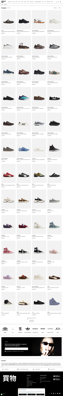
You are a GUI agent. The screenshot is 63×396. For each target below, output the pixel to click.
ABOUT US (28, 377)
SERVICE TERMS (29, 383)
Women (16, 1)
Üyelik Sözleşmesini (9, 351)
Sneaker (22, 1)
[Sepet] (61, 2)
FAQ (40, 382)
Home (28, 1)
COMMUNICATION (30, 381)
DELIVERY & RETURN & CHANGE (45, 381)
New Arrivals (9, 1)
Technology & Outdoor (38, 1)
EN (4, 393)
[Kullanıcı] (58, 2)
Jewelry (25, 1)
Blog (27, 386)
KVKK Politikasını (15, 351)
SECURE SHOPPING (43, 377)
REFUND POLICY (29, 385)
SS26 (52, 1)
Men (19, 1)
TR (3, 393)
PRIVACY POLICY (42, 378)
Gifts (42, 1)
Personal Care (32, 1)
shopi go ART (48, 1)
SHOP (28, 378)
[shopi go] (3, 2)
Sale (45, 1)
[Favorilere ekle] (15, 11)
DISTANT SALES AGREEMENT (31, 382)
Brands (13, 1)
